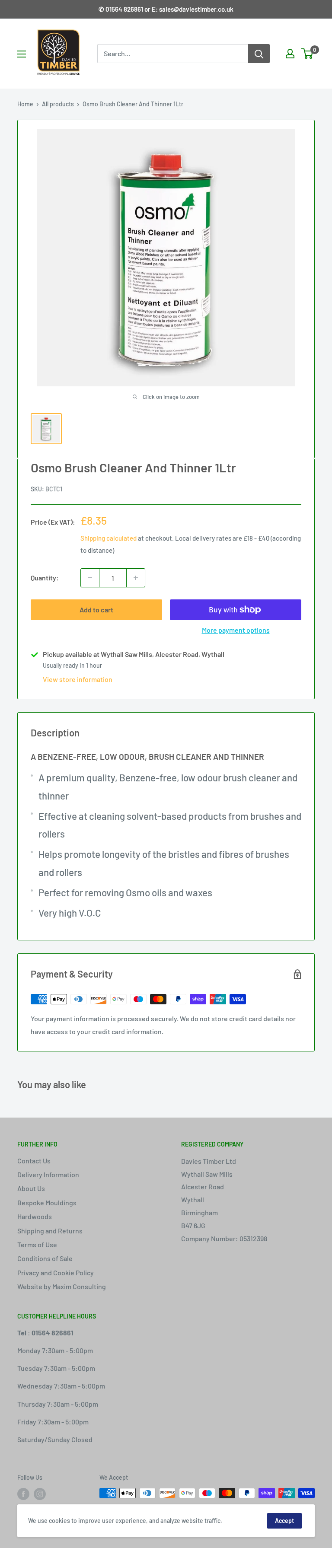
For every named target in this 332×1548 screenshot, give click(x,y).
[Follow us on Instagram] (40, 1494)
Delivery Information (48, 1174)
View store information (77, 679)
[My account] (290, 53)
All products (58, 104)
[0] (307, 53)
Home (25, 104)
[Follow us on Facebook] (23, 1494)
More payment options (236, 630)
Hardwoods (34, 1216)
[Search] (259, 53)
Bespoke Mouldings (47, 1202)
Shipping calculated (108, 538)
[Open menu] (21, 54)
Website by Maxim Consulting (61, 1286)
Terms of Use (37, 1244)
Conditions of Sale (45, 1258)
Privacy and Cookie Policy (55, 1272)
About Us (31, 1188)
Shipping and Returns (50, 1230)
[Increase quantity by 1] (136, 578)
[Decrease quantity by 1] (90, 578)
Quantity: (45, 577)
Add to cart (96, 609)
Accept (284, 1520)
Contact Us (34, 1160)
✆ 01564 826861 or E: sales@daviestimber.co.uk (166, 9)
